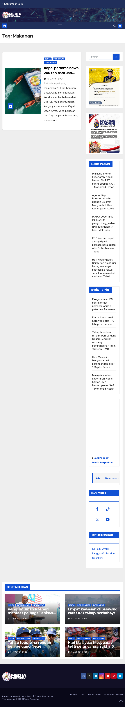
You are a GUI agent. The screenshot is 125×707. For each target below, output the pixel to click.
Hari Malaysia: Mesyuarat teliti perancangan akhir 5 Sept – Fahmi (91, 646)
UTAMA (73, 694)
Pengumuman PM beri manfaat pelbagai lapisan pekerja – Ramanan (30, 613)
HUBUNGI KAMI (94, 694)
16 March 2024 (55, 79)
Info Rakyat (59, 59)
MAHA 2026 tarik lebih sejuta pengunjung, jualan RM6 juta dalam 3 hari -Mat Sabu (103, 223)
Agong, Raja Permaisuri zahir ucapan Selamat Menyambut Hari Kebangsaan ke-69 (103, 202)
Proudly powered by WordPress (17, 696)
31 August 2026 (18, 619)
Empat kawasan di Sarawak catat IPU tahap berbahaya (103, 321)
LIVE (121, 701)
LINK (82, 694)
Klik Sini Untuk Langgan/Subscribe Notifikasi (103, 553)
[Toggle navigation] (60, 25)
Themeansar (8, 699)
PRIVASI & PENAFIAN (113, 694)
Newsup (46, 696)
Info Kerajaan (23, 605)
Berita (48, 59)
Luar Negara (50, 63)
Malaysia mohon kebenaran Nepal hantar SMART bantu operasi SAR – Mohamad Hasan (103, 180)
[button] (114, 25)
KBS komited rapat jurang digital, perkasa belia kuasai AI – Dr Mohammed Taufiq (104, 245)
